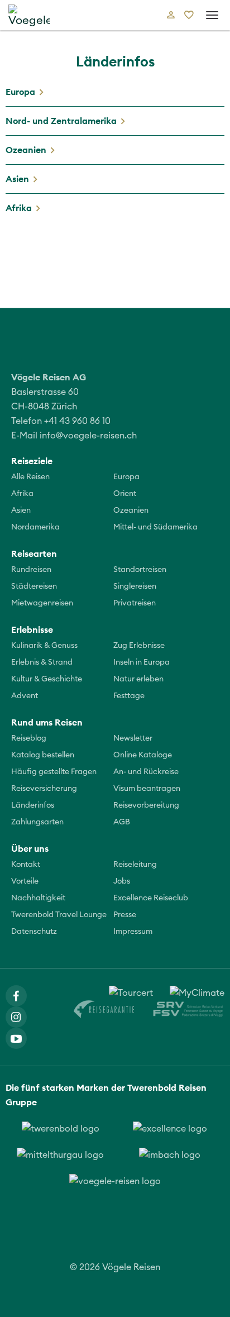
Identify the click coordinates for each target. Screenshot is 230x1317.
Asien (17, 178)
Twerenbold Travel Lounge (59, 915)
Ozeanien (26, 149)
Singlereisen (134, 586)
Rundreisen (31, 570)
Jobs (121, 881)
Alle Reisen (30, 477)
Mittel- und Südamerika (155, 527)
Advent (24, 696)
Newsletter (132, 738)
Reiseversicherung (44, 789)
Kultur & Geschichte (46, 679)
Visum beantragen (146, 789)
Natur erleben (138, 679)
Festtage (129, 696)
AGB (121, 822)
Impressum (132, 932)
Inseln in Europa (141, 662)
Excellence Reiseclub (150, 898)
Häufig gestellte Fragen (54, 772)
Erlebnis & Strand (42, 662)
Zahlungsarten (37, 822)
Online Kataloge (142, 755)
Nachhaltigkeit (38, 898)
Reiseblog (28, 738)
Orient (124, 494)
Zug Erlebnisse (139, 646)
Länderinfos (32, 805)
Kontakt (25, 865)
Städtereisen (34, 586)
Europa (20, 91)
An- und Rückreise (146, 772)
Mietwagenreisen (42, 603)
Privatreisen (134, 603)
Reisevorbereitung (146, 805)
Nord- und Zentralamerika (61, 120)
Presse (124, 915)
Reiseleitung (135, 865)
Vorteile (25, 881)
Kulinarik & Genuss (44, 646)
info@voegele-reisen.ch (88, 435)
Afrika (19, 207)
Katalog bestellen (42, 755)
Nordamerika (35, 527)
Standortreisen (139, 570)
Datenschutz (34, 932)
